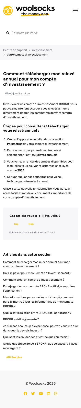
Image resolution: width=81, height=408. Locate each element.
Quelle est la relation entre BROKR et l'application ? (37, 313)
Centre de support (15, 50)
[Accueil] (29, 10)
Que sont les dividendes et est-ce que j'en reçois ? (36, 337)
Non (31, 223)
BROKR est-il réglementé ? (21, 319)
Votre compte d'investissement (28, 54)
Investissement (41, 50)
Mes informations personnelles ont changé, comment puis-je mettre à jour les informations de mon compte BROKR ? (38, 302)
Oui (16, 223)
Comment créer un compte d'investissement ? (33, 279)
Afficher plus (14, 357)
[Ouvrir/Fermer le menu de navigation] (75, 10)
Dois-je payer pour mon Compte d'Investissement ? (37, 273)
